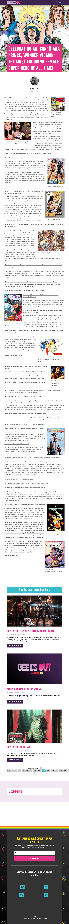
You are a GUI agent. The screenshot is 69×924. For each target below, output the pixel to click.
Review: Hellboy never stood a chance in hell (31, 630)
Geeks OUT (12, 635)
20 (23, 771)
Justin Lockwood (14, 751)
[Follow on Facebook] (46, 887)
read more (14, 645)
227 (53, 771)
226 (48, 771)
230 (61, 771)
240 (65, 771)
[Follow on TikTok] (46, 895)
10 (19, 771)
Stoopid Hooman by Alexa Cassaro (24, 688)
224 (39, 771)
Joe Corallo (12, 692)
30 (27, 771)
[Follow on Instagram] (21, 895)
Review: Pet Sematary (18, 747)
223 (35, 771)
